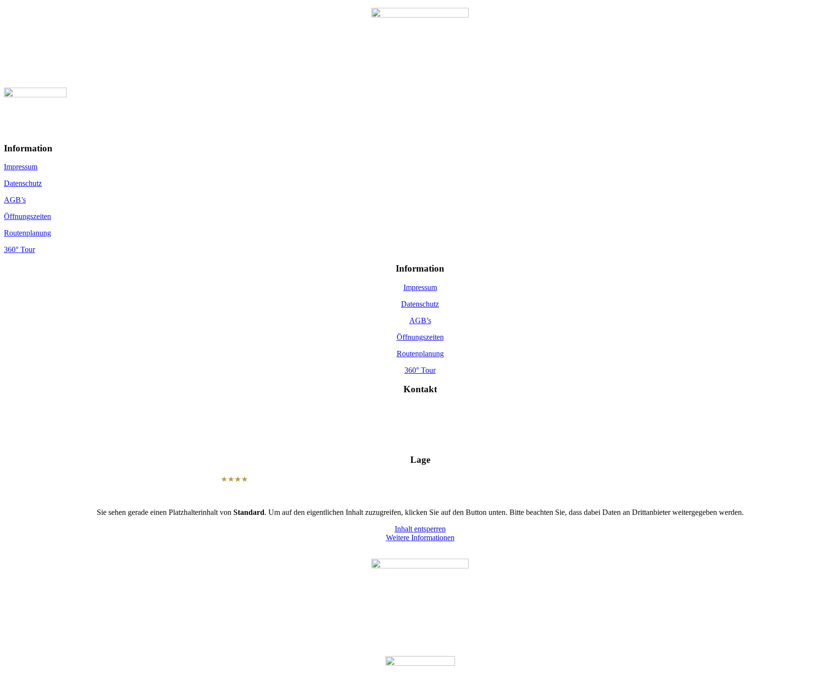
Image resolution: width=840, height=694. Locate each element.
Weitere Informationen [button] (420, 537)
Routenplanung (27, 233)
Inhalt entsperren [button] (420, 529)
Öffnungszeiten (27, 216)
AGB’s (15, 200)
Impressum (20, 167)
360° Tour (19, 249)
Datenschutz (23, 183)
